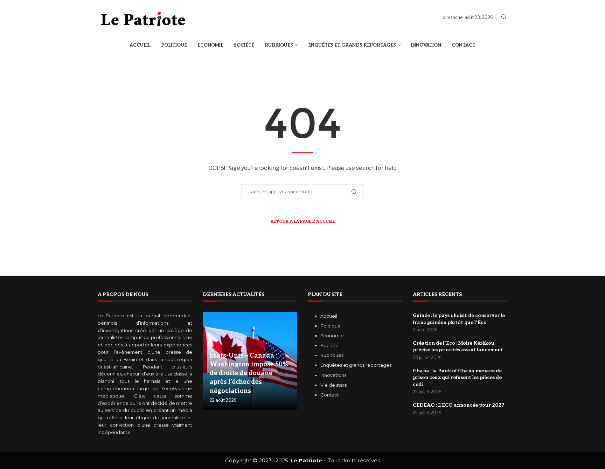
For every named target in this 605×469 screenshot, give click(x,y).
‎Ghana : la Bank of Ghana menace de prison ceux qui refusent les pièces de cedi (457, 377)
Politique (174, 45)
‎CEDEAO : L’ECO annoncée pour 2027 (458, 405)
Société (244, 45)
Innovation (426, 45)
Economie (210, 45)
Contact (463, 45)
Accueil (140, 45)
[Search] (503, 17)
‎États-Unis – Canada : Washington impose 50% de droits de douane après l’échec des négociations (249, 373)
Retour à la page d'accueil (303, 221)
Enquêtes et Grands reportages (352, 45)
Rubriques (279, 45)
